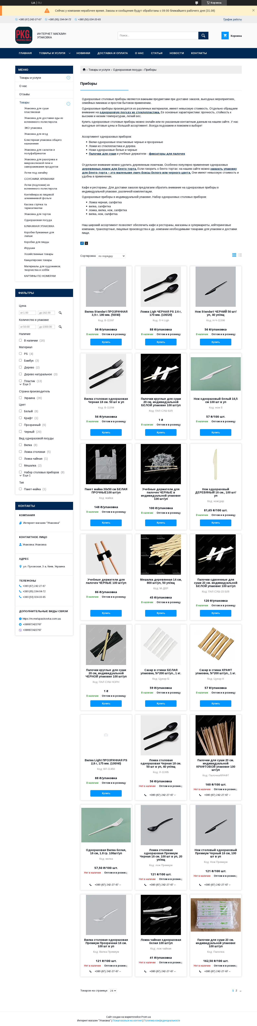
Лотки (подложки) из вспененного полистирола (40, 186)
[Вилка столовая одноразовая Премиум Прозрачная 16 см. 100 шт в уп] (106, 914)
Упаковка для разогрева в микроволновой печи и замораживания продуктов (41, 163)
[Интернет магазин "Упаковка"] (23, 42)
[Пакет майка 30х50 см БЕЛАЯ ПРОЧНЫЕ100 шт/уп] (106, 464)
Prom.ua (146, 1017)
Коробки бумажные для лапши (39, 234)
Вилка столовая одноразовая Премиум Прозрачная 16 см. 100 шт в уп (106, 943)
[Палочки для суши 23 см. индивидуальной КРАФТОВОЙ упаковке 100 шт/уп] (215, 735)
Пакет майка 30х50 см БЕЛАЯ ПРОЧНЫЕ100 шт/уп (106, 491)
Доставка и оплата (112, 53)
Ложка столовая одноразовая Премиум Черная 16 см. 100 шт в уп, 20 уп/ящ (161, 854)
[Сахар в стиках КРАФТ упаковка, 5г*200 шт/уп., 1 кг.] (215, 645)
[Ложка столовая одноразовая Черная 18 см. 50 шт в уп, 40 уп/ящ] (161, 735)
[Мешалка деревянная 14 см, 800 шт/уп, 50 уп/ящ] (161, 554)
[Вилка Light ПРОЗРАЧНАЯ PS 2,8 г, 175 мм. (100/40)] (106, 735)
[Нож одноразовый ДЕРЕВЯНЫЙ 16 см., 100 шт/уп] (215, 464)
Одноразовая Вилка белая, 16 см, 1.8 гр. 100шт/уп (106, 851)
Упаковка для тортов (37, 214)
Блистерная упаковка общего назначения (43, 141)
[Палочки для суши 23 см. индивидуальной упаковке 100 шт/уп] (215, 914)
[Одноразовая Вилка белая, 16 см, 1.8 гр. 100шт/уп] (106, 825)
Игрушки (29, 248)
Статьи (156, 53)
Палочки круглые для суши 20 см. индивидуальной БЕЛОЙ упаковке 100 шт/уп (161, 402)
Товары (24, 102)
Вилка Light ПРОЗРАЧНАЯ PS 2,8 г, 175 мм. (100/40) (106, 762)
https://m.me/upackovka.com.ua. (42, 618)
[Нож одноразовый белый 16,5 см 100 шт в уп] (215, 373)
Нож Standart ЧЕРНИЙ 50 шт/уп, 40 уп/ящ (216, 313)
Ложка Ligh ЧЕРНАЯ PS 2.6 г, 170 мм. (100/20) (161, 313)
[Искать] (203, 35)
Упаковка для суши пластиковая (36, 110)
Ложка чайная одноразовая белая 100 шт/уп (161, 941)
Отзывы (24, 94)
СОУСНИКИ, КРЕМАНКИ (39, 178)
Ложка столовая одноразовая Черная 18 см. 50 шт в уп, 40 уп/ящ (161, 763)
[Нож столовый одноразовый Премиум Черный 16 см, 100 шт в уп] (215, 825)
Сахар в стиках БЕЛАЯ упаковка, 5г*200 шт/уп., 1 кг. (161, 671)
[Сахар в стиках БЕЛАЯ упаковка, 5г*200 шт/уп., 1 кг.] (161, 645)
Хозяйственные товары (38, 254)
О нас (139, 53)
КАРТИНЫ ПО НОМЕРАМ (40, 275)
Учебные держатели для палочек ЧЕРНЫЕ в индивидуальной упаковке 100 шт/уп (161, 494)
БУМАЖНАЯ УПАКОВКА (39, 226)
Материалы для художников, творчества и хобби (42, 268)
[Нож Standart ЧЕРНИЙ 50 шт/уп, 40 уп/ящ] (215, 286)
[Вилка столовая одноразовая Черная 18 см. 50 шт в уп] (106, 373)
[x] (86, 244)
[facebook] (82, 244)
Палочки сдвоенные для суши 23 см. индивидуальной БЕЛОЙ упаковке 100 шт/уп (215, 583)
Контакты (199, 53)
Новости (177, 53)
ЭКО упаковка (33, 127)
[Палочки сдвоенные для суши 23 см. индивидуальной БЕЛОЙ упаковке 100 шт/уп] (215, 554)
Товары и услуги (52, 53)
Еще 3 (27, 384)
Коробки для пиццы (36, 241)
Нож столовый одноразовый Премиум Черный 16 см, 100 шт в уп (216, 853)
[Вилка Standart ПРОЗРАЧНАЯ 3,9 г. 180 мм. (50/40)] (106, 286)
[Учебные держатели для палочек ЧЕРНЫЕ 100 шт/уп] (106, 554)
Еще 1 (27, 475)
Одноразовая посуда (127, 69)
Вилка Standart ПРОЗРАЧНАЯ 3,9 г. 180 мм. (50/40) (106, 313)
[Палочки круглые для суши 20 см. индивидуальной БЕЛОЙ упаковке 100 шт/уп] (161, 373)
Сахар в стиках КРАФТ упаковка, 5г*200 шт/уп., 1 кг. (215, 671)
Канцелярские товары (38, 260)
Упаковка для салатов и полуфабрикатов (39, 151)
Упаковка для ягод (36, 133)
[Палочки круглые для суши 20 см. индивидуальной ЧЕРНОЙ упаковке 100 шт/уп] (106, 645)
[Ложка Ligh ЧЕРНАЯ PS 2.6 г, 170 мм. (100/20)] (161, 286)
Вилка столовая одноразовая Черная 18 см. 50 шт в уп (106, 400)
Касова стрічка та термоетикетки (35, 206)
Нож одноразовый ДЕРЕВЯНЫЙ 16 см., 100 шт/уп (215, 492)
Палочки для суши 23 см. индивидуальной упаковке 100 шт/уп (216, 943)
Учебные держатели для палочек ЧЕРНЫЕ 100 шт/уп (106, 581)
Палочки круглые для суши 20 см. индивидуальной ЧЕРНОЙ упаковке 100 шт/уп (106, 673)
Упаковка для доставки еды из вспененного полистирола (43, 120)
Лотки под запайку (36, 172)
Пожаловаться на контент (127, 1020)
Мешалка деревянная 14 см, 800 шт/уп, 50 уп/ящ (161, 581)
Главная (25, 53)
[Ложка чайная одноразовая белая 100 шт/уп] (161, 914)
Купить (106, 342)
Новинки (83, 53)
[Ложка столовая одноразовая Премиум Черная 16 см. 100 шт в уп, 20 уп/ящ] (161, 825)
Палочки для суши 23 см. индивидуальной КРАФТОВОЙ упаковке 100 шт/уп (215, 765)
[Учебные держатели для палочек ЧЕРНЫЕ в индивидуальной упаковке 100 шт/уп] (161, 464)
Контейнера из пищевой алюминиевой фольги (39, 196)
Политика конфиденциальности (162, 1020)
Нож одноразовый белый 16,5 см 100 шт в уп (216, 400)
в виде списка (240, 256)
